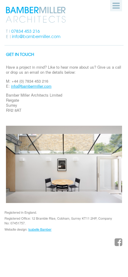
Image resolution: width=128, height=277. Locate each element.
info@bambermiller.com (36, 36)
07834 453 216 (25, 31)
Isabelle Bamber (39, 229)
